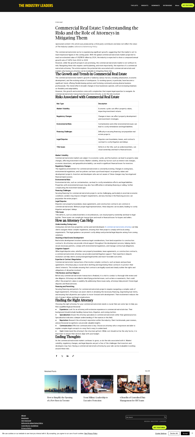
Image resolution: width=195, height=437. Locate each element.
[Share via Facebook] (56, 356)
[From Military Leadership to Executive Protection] (97, 384)
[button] (134, 5)
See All (147, 371)
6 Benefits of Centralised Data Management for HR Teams (132, 399)
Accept (185, 433)
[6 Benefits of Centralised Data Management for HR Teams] (133, 384)
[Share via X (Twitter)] (62, 356)
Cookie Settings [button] (160, 433)
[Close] (192, 433)
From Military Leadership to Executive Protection (96, 399)
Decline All (174, 433)
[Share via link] (73, 356)
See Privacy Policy (90, 433)
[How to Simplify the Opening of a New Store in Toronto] (60, 384)
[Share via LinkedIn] (67, 356)
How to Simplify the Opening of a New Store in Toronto (59, 399)
